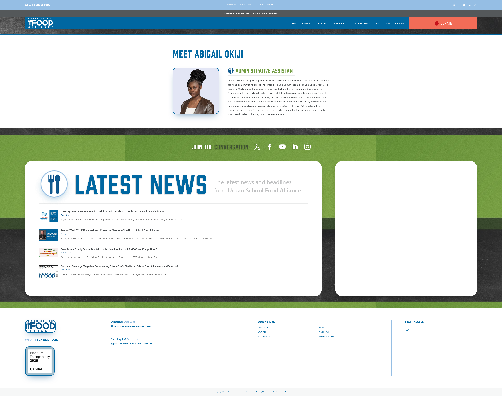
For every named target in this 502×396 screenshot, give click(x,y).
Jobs (387, 23)
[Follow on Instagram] (475, 5)
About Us (306, 23)
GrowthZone (327, 336)
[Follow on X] (454, 5)
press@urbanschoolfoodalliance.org (133, 343)
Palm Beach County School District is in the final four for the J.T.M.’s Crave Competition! (109, 249)
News (378, 23)
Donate (262, 331)
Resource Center (361, 23)
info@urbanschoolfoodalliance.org (132, 326)
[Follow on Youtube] (464, 5)
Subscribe (400, 23)
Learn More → (270, 5)
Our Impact (322, 23)
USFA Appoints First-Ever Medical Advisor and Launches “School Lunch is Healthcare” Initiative (113, 211)
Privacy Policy (282, 392)
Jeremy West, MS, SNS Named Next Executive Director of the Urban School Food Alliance (110, 230)
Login (408, 330)
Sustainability (340, 23)
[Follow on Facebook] (459, 5)
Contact (324, 331)
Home (294, 23)
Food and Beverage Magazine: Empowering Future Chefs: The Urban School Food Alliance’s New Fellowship (120, 266)
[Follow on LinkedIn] (469, 5)
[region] (251, 5)
